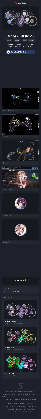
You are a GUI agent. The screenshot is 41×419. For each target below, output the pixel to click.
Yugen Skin (10, 409)
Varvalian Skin (13, 412)
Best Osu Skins (31, 406)
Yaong (17, 40)
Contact (9, 403)
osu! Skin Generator (26, 412)
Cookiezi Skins (20, 409)
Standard (31, 40)
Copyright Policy (20, 406)
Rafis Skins (30, 409)
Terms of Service (18, 403)
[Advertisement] (15, 73)
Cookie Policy (9, 406)
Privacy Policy (30, 403)
